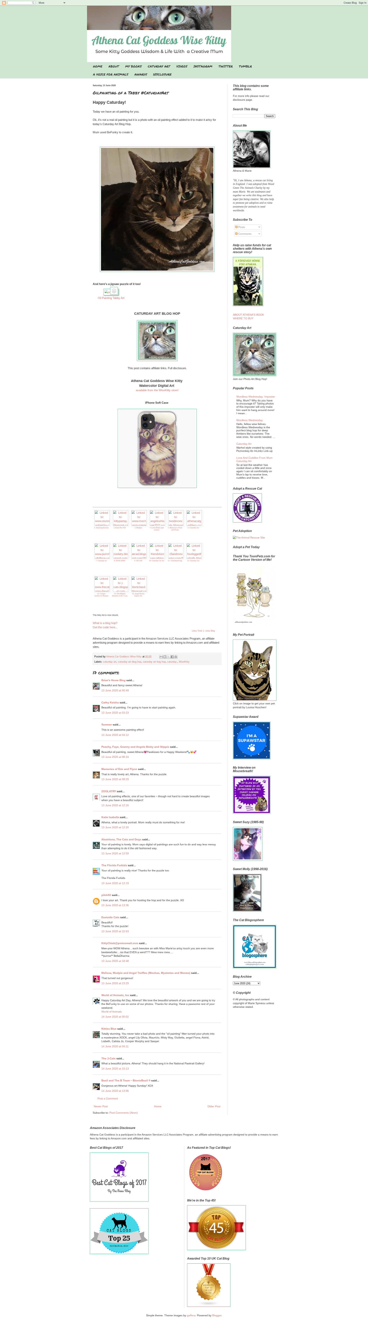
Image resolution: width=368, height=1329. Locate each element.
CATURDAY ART (159, 66)
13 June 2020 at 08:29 (115, 779)
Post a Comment (108, 1098)
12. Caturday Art (193, 561)
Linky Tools (197, 631)
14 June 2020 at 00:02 (115, 1016)
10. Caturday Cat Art (156, 561)
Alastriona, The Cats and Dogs (121, 839)
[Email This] (161, 657)
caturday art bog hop (154, 661)
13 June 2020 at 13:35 (115, 905)
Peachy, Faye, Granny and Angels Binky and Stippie (135, 746)
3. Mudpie (138, 528)
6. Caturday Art (193, 528)
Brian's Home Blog (113, 680)
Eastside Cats (110, 917)
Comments (244, 233)
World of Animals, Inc (115, 995)
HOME (97, 66)
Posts (241, 227)
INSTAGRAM (202, 66)
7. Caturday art (101, 561)
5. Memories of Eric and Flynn (175, 529)
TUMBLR (245, 66)
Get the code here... (105, 627)
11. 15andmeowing (175, 561)
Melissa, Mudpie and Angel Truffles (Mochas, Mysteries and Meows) (145, 972)
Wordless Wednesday (249, 420)
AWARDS (140, 74)
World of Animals (111, 1011)
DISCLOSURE (162, 74)
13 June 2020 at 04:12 (115, 734)
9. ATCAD (138, 561)
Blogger (216, 1315)
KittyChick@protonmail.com (119, 943)
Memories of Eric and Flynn (119, 769)
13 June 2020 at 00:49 (115, 690)
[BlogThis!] (165, 657)
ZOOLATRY (108, 791)
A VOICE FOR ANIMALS (110, 74)
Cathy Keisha (110, 702)
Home (157, 1106)
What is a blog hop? (105, 623)
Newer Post (101, 1106)
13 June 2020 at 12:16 (115, 805)
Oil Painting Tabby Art (111, 298)
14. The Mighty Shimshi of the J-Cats (120, 595)
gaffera (191, 1315)
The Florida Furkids (114, 865)
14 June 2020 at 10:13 (115, 1068)
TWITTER (226, 66)
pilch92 (106, 895)
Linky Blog (210, 631)
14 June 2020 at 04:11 (115, 1046)
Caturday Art (243, 443)
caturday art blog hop (129, 661)
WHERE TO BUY (243, 318)
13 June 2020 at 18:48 (115, 961)
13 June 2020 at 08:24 (115, 756)
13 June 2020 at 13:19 (115, 883)
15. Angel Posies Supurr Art (138, 595)
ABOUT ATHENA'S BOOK (248, 314)
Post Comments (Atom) (123, 1112)
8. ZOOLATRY (120, 561)
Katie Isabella (110, 817)
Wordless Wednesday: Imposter (255, 396)
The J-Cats (108, 1058)
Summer (106, 724)
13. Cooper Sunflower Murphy (101, 595)
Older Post (214, 1106)
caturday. (172, 661)
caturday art (109, 661)
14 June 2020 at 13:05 (115, 1090)
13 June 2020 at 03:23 (115, 712)
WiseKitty (184, 661)
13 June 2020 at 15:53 (115, 931)
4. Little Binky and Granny (157, 529)
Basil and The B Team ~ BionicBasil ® (125, 1080)
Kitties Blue (109, 1028)
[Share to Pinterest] (176, 657)
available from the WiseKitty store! (157, 390)
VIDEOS (181, 66)
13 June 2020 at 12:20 (115, 827)
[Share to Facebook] (172, 657)
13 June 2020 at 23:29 (115, 983)
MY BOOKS (133, 66)
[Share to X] (168, 657)
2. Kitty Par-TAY (120, 528)
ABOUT (113, 66)
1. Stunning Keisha (101, 528)
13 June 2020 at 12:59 (115, 853)
